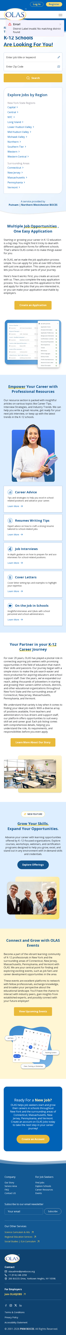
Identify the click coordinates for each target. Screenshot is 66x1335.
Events (38, 1193)
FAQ (7, 1189)
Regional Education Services (18, 1236)
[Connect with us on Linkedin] (20, 1305)
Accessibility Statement (16, 1322)
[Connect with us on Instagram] (11, 1305)
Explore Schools (43, 1186)
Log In (37, 4)
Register (54, 4)
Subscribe (53, 1211)
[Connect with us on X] (15, 1305)
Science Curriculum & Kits (17, 1232)
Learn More (13, 506)
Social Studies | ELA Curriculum (20, 1241)
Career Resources (44, 1189)
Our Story (9, 1182)
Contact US (10, 1193)
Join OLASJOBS (13, 1294)
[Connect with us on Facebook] (6, 1305)
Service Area (11, 1186)
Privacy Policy (11, 1317)
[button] (33, 78)
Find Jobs (39, 1182)
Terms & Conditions (15, 1312)
